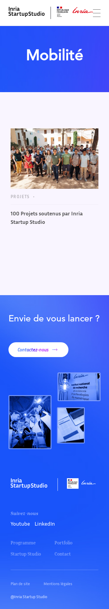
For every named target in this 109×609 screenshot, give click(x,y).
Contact (62, 553)
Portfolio (63, 542)
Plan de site (20, 583)
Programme (23, 542)
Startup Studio (26, 553)
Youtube (20, 523)
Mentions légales (58, 583)
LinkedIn (45, 523)
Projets (20, 196)
